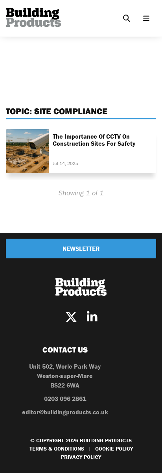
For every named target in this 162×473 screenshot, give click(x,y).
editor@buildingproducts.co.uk (65, 412)
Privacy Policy (81, 456)
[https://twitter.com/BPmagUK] (71, 317)
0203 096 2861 (65, 399)
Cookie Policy (114, 448)
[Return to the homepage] (33, 17)
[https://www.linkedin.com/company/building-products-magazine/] (92, 317)
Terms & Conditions (56, 448)
